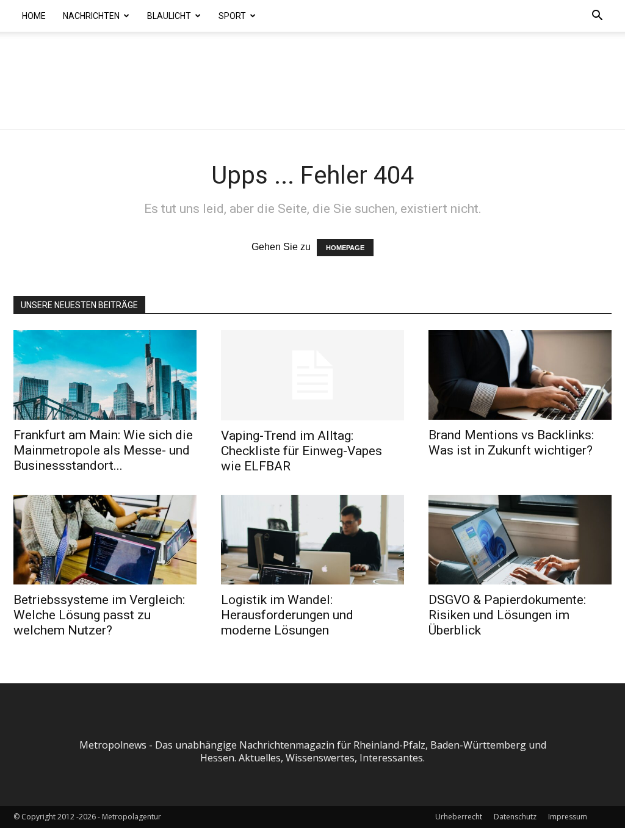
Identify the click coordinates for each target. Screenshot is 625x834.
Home (34, 16)
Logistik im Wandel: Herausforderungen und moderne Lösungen (287, 615)
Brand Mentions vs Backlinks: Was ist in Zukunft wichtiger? (511, 443)
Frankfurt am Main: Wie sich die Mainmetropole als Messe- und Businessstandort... (103, 450)
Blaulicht (169, 16)
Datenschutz (515, 816)
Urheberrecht (458, 816)
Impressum (567, 816)
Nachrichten (91, 16)
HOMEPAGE (345, 247)
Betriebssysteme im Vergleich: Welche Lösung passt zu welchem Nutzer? (99, 615)
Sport (232, 16)
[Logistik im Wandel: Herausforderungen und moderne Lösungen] (312, 539)
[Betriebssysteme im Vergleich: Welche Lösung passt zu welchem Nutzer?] (105, 539)
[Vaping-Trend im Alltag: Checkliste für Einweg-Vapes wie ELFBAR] (312, 375)
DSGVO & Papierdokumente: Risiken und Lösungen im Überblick (507, 615)
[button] (597, 16)
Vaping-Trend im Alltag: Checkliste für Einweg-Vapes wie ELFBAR (301, 450)
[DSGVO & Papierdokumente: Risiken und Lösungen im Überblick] (520, 539)
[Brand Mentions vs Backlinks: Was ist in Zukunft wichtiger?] (520, 375)
